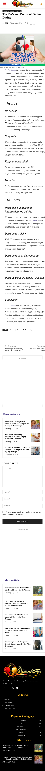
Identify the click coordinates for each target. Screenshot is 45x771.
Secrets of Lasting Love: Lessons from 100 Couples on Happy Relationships (17, 424)
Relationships (8, 11)
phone (35, 220)
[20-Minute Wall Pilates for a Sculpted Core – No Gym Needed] (37, 618)
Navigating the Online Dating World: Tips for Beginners (14, 349)
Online (18, 330)
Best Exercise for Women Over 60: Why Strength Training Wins (17, 630)
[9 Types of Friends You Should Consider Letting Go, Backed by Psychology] (35, 450)
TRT (6, 23)
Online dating (10, 70)
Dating (18, 11)
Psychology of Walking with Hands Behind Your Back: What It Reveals (18, 644)
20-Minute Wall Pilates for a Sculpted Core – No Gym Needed (16, 617)
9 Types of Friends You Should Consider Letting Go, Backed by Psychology (17, 450)
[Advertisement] (22, 382)
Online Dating (27, 330)
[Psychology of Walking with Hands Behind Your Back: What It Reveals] (37, 645)
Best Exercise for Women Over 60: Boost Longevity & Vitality (17, 589)
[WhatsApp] (30, 30)
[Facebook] (12, 30)
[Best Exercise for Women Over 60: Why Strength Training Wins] (37, 632)
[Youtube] (17, 688)
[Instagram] (8, 688)
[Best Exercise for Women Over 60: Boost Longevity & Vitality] (37, 591)
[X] (18, 30)
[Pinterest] (24, 30)
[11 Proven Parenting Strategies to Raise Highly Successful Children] (35, 437)
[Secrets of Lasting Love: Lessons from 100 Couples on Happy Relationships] (35, 424)
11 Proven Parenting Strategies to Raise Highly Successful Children (15, 437)
